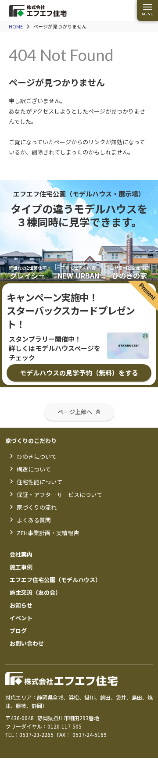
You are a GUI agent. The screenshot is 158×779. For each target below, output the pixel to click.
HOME (16, 26)
